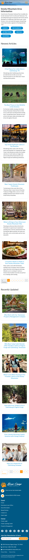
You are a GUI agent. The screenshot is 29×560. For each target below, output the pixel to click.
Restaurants (17, 28)
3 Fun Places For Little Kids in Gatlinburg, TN (14, 70)
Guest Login (4, 515)
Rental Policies (4, 510)
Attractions (7, 32)
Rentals (19, 32)
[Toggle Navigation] (26, 3)
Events (5, 28)
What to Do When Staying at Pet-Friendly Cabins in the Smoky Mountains (14, 376)
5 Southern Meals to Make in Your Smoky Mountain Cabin (14, 262)
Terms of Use (12, 552)
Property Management (7, 526)
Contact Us (4, 512)
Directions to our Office (7, 505)
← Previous (4, 472)
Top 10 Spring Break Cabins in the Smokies (14, 145)
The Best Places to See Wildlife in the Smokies (14, 106)
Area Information (5, 507)
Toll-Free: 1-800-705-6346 (9, 547)
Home (2, 502)
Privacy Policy (4, 552)
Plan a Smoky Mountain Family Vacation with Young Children (14, 435)
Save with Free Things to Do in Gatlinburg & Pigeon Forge (14, 406)
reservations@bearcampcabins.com (11, 549)
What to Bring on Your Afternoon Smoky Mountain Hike (14, 223)
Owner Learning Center (7, 523)
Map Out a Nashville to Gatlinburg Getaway (14, 464)
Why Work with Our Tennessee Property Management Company (14, 315)
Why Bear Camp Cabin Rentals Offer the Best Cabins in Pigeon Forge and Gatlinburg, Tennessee (15, 345)
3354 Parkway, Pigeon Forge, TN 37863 (12, 544)
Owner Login (4, 521)
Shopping (6, 36)
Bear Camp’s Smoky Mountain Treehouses (14, 185)
